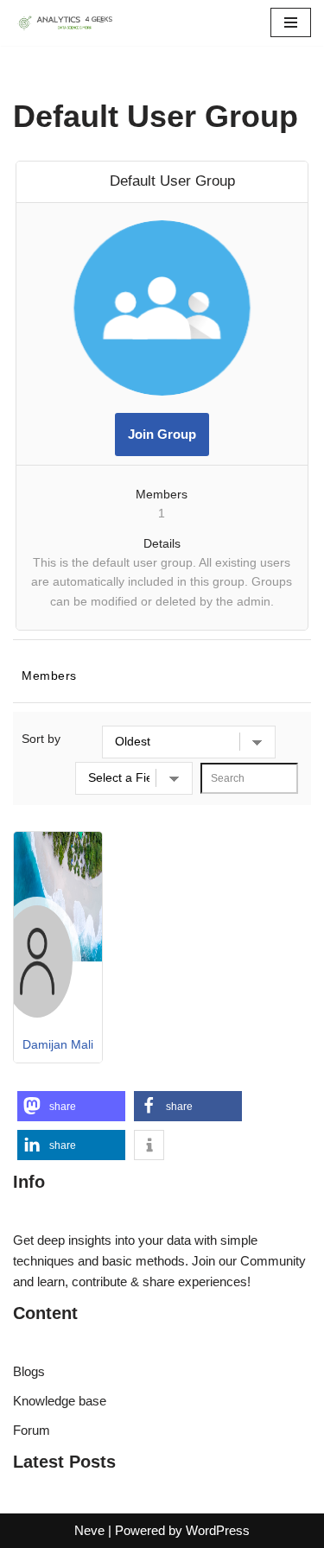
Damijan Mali (57, 1044)
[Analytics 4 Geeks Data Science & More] (65, 23)
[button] (71, 1106)
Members (49, 675)
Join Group (162, 434)
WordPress (218, 1530)
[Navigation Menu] (290, 22)
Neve (89, 1530)
